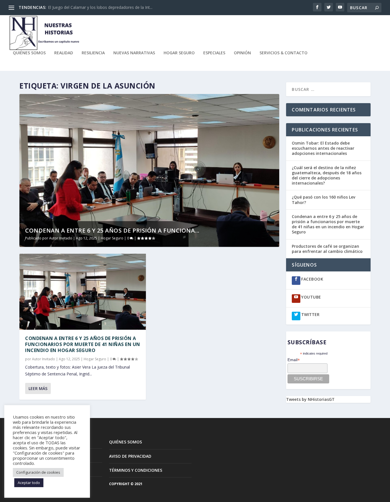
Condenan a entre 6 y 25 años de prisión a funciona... (112, 230)
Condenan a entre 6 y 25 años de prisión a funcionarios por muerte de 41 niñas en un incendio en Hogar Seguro (82, 344)
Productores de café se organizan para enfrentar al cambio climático (328, 248)
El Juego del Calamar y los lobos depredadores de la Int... (100, 7)
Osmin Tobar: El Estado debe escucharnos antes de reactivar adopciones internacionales (323, 148)
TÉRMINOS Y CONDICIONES (135, 470)
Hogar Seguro (179, 53)
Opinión (242, 53)
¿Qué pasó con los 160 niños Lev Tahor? (323, 199)
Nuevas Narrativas (134, 53)
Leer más (38, 388)
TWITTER (310, 314)
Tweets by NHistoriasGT (310, 399)
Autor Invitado (60, 238)
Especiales (214, 53)
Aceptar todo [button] (29, 482)
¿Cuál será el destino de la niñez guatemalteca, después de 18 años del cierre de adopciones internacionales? (326, 175)
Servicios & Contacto (283, 53)
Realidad (63, 53)
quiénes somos (29, 53)
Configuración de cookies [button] (38, 472)
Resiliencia (93, 53)
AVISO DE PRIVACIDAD (130, 456)
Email (294, 360)
